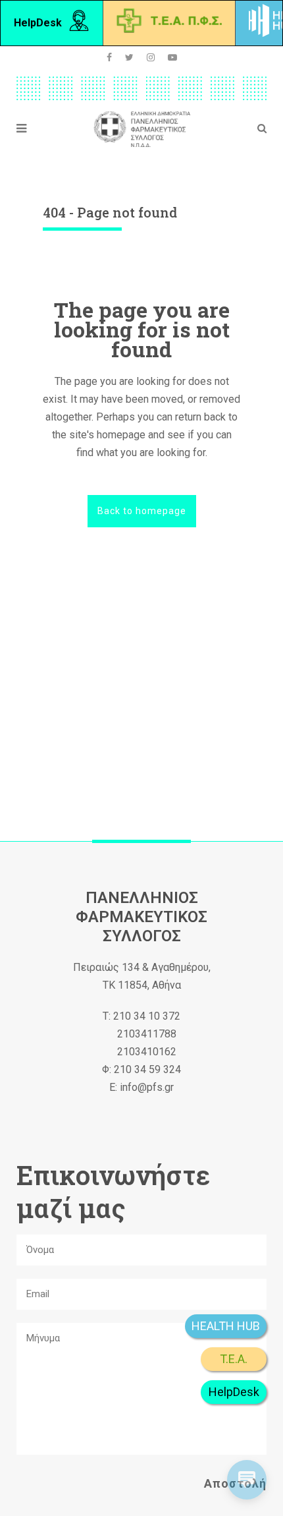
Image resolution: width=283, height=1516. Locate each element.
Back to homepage (141, 511)
